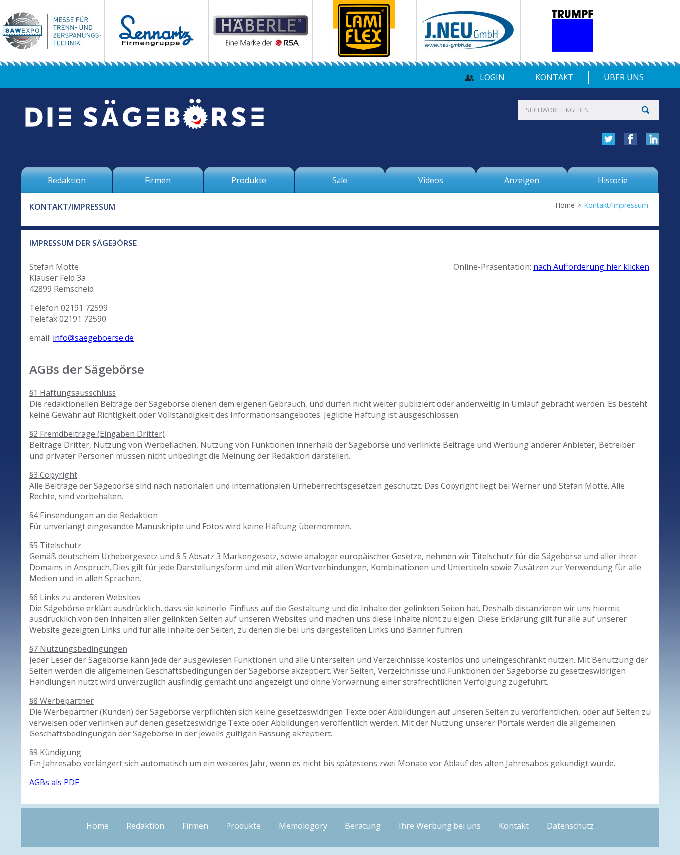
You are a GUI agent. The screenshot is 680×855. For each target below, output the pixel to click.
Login (492, 77)
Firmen (195, 825)
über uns (624, 77)
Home (565, 205)
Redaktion (145, 825)
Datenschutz (570, 825)
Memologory (303, 825)
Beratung (363, 825)
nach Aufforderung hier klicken (591, 266)
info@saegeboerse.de (93, 337)
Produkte (243, 825)
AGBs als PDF (54, 782)
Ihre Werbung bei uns (440, 825)
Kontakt (554, 77)
